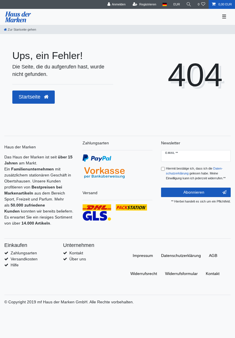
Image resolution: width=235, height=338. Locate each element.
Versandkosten (24, 259)
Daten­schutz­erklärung (181, 255)
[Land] (164, 4)
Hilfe (15, 265)
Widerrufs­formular (181, 273)
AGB (213, 255)
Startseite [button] (30, 97)
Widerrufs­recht (143, 273)
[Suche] (189, 4)
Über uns (77, 259)
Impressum (143, 255)
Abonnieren (193, 192)
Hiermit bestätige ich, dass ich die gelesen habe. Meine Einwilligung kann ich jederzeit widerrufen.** (196, 173)
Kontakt (76, 253)
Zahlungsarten (24, 253)
